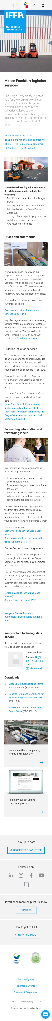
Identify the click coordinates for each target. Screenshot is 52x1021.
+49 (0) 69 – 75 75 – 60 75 (34, 661)
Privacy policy (27, 1001)
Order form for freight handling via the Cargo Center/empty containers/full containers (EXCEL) (24, 415)
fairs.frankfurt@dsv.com (24, 338)
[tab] (26, 617)
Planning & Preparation (26, 992)
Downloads (30, 148)
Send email (36, 668)
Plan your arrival (26, 935)
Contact (12, 148)
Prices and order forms (20, 135)
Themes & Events (26, 986)
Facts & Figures (26, 979)
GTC (40, 1001)
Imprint (13, 1001)
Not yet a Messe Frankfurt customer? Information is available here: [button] (23, 617)
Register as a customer (31, 144)
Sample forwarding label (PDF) (20, 600)
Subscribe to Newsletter (26, 850)
